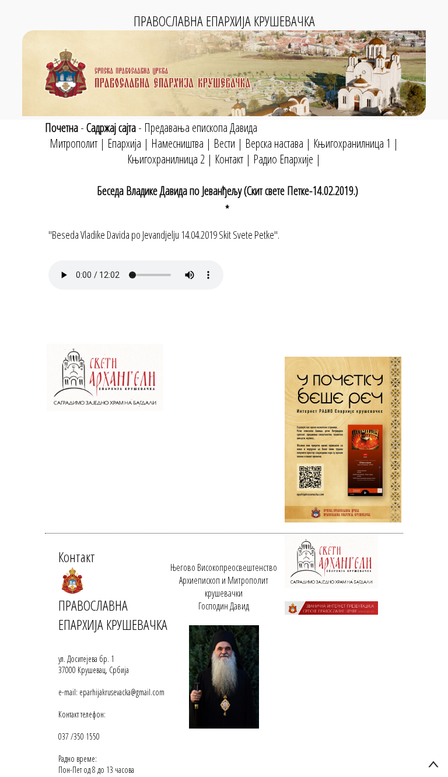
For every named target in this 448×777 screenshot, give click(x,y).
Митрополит (73, 143)
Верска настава (274, 143)
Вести (224, 143)
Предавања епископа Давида (200, 127)
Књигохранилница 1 (352, 143)
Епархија (124, 143)
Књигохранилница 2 (166, 159)
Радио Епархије (283, 159)
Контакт (229, 159)
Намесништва (177, 143)
